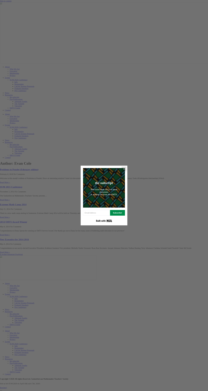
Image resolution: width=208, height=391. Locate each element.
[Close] (124, 169)
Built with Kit (104, 221)
